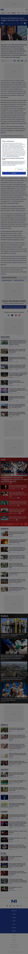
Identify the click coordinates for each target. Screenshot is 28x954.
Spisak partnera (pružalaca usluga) (8, 165)
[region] (14, 157)
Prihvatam (14, 173)
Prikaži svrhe (20, 169)
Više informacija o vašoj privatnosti (12, 156)
